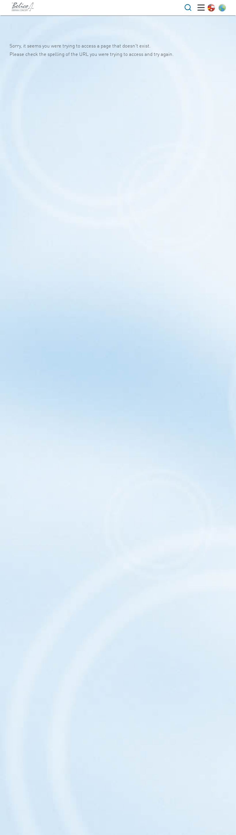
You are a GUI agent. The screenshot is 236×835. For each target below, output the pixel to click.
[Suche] (188, 7)
